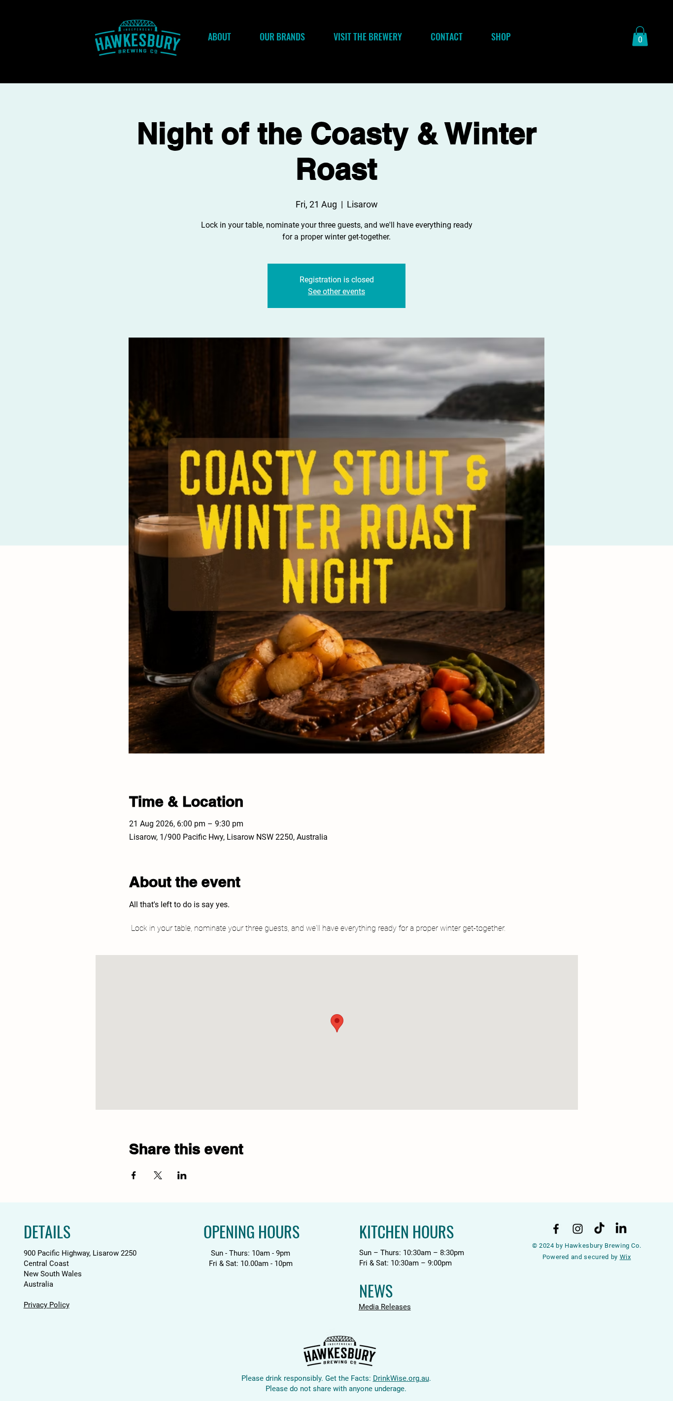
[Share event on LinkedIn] (182, 1175)
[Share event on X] (158, 1175)
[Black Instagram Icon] (577, 1228)
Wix (625, 1257)
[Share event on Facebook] (133, 1175)
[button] (640, 36)
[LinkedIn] (621, 1228)
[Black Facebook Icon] (556, 1228)
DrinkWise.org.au (401, 1378)
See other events (336, 291)
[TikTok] (599, 1228)
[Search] (567, 42)
